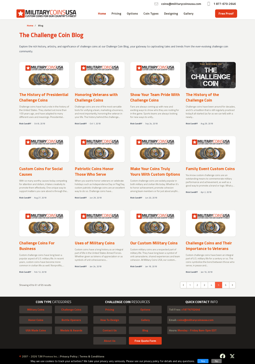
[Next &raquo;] (232, 285)
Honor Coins (35, 320)
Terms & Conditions (91, 356)
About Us (109, 341)
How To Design (109, 320)
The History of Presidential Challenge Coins (43, 97)
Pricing (116, 13)
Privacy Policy (69, 356)
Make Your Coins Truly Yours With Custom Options (155, 171)
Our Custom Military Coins (154, 243)
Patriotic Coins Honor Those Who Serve (94, 171)
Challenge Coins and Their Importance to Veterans (209, 245)
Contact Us (110, 330)
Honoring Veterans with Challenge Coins (96, 97)
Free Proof (226, 13)
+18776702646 (184, 309)
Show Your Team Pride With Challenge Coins (155, 97)
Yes (203, 361)
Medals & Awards (71, 330)
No (216, 361)
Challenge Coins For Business (37, 245)
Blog (145, 330)
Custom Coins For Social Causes (41, 171)
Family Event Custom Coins (210, 168)
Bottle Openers (71, 320)
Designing (171, 13)
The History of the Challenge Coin (202, 97)
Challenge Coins (71, 309)
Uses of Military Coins (95, 243)
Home (102, 13)
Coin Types (151, 13)
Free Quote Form (145, 341)
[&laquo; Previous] (183, 285)
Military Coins (35, 309)
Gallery (188, 13)
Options (132, 13)
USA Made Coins (36, 330)
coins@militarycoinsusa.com (191, 320)
